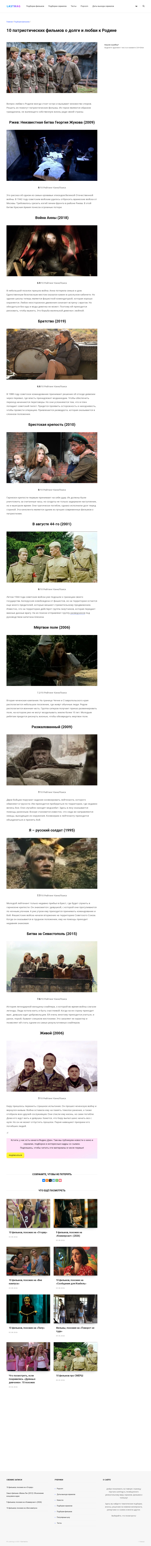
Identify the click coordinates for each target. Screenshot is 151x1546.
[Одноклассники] (47, 1180)
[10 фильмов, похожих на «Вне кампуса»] (28, 1261)
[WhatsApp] (56, 1180)
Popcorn (60, 1489)
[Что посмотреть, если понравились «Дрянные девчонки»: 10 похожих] (28, 1356)
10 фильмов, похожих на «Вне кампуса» (21, 1508)
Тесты (59, 1523)
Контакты (24, 1541)
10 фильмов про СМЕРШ (69, 1375)
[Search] (142, 6)
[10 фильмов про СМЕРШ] (75, 1356)
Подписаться (15, 1155)
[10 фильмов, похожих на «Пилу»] (28, 1308)
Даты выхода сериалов (66, 1494)
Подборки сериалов (64, 1506)
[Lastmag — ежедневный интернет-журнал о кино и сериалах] (13, 6)
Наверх (142, 1541)
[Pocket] (60, 1180)
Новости (60, 1500)
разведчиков (77, 612)
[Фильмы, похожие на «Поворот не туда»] (75, 1308)
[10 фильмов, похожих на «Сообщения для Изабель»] (75, 1261)
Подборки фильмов (64, 1511)
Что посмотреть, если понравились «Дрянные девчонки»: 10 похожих (22, 1379)
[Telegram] (53, 1180)
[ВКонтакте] (43, 1180)
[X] (50, 1180)
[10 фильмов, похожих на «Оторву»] (28, 1213)
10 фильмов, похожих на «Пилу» (27, 1327)
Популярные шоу (63, 1517)
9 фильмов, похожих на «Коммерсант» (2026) (24, 1502)
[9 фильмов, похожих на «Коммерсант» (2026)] (75, 1213)
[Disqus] (51, 1425)
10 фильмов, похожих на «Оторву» (28, 1232)
